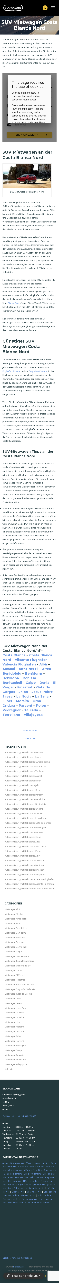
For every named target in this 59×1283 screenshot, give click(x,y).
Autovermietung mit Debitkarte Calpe (23, 836)
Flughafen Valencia (38, 371)
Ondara (8, 706)
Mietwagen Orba (13, 1036)
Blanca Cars (13, 303)
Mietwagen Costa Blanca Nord (19, 960)
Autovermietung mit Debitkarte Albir (22, 855)
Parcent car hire (28, 1195)
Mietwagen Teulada (14, 1054)
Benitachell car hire (34, 1177)
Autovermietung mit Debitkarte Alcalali (23, 775)
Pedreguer (11, 710)
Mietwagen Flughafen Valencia (20, 989)
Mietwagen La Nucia (14, 1012)
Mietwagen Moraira (14, 1026)
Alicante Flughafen (31, 660)
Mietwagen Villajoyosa (16, 1064)
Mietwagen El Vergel (15, 974)
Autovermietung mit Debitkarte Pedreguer (25, 827)
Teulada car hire (29, 1199)
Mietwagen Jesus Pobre (16, 1008)
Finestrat (25, 687)
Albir (43, 664)
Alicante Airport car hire (13, 1163)
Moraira (22, 701)
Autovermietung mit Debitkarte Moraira (24, 752)
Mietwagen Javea (13, 1003)
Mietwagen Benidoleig (16, 928)
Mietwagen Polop (13, 1050)
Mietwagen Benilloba (15, 937)
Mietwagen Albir (12, 909)
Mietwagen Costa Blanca (17, 956)
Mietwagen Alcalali (14, 913)
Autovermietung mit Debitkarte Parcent (24, 794)
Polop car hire (44, 1195)
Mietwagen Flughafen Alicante (19, 984)
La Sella (42, 696)
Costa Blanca (14, 655)
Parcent (25, 706)
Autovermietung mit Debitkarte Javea (23, 757)
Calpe (31, 683)
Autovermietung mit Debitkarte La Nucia (24, 860)
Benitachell (12, 683)
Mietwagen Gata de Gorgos (18, 993)
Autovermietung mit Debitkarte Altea (22, 841)
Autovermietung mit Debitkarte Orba (22, 789)
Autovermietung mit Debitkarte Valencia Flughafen (29, 879)
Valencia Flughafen (19, 664)
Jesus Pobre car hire (17, 1188)
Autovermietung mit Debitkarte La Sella (24, 813)
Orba (37, 701)
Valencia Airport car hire (37, 1163)
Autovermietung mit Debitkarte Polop (23, 850)
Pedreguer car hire (11, 1199)
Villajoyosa (33, 715)
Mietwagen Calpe (13, 951)
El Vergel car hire (31, 1181)
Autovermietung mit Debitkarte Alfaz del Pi (25, 846)
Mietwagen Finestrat (15, 979)
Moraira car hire (34, 1191)
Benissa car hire (15, 1177)
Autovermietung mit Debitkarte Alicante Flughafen (29, 883)
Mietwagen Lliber (13, 1022)
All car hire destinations (39, 1202)
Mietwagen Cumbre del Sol (18, 965)
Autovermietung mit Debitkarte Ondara (24, 808)
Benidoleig (11, 673)
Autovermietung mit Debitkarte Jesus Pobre (26, 818)
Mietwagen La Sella (14, 1017)
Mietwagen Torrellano (15, 1059)
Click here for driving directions (17, 1257)
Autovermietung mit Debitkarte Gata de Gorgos (28, 822)
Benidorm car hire (32, 1173)
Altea (46, 669)
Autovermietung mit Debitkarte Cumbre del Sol (27, 761)
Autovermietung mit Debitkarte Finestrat (24, 869)
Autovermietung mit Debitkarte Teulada (24, 771)
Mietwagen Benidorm (15, 932)
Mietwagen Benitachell (16, 946)
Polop (41, 706)
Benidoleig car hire (13, 1173)
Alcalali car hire (15, 1170)
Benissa (29, 678)
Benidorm (33, 673)
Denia (44, 683)
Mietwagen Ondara (14, 1031)
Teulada (31, 710)
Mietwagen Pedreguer (16, 1045)
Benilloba (10, 678)
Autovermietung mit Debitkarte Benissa (24, 832)
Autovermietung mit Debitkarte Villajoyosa (25, 874)
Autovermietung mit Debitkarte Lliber (23, 780)
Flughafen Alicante (11, 371)
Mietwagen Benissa (14, 942)
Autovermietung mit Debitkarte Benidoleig (25, 804)
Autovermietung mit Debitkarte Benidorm (25, 865)
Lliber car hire (18, 1191)
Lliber (7, 701)
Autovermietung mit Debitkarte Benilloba (25, 799)
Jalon (23, 692)
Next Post (30, 738)
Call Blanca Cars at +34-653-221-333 (19, 1116)
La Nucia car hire (37, 1188)
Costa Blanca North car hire (31, 1166)
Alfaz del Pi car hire (33, 1170)
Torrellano (11, 715)
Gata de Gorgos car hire (19, 1184)
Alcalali (8, 669)
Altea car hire (50, 1170)
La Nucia (23, 696)
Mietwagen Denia (13, 970)
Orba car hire (50, 1191)
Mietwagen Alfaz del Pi (16, 918)
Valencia (9, 1069)
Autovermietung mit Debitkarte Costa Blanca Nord (29, 888)
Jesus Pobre (42, 692)
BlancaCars (19, 1266)
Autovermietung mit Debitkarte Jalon (22, 785)
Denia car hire (14, 1181)
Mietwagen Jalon (13, 998)
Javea (7, 696)
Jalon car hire (39, 1184)
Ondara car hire (11, 1195)
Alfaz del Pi (28, 669)
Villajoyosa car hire (17, 1202)
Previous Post (30, 730)
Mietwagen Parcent (14, 1040)
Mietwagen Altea (13, 923)
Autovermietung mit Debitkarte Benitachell (25, 766)
